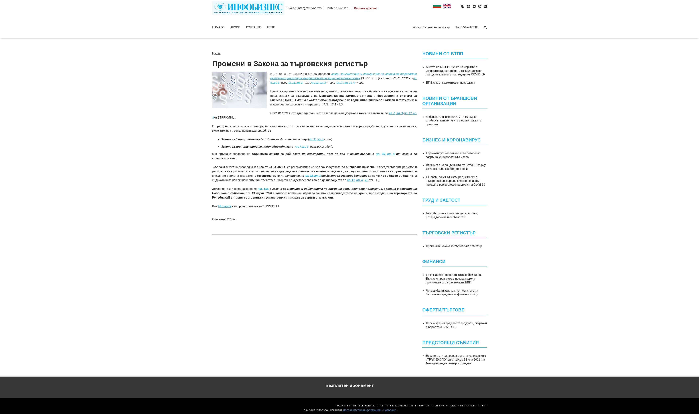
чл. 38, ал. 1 (313, 175)
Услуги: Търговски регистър (431, 27)
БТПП (271, 27)
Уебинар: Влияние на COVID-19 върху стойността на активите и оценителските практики (453, 120)
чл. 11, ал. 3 (295, 82)
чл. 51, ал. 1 (316, 139)
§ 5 (366, 180)
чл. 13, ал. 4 (355, 180)
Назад (216, 53)
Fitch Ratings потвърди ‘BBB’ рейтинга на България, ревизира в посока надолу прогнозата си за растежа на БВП (453, 278)
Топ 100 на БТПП (466, 27)
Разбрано (389, 410)
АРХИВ (235, 27)
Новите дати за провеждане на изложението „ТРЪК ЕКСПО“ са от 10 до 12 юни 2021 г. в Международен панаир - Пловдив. (456, 359)
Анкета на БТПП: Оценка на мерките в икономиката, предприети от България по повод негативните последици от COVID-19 (455, 70)
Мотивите (224, 206)
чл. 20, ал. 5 (386, 153)
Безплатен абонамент (349, 385)
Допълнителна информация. (362, 410)
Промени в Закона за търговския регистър (454, 246)
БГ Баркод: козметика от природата (450, 82)
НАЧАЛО (218, 27)
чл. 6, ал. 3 (396, 113)
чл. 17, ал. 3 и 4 (345, 82)
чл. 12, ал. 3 (318, 82)
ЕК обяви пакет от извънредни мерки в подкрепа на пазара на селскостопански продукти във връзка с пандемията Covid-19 (455, 180)
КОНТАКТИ (253, 27)
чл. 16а (263, 188)
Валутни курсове (365, 8)
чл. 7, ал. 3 (301, 146)
